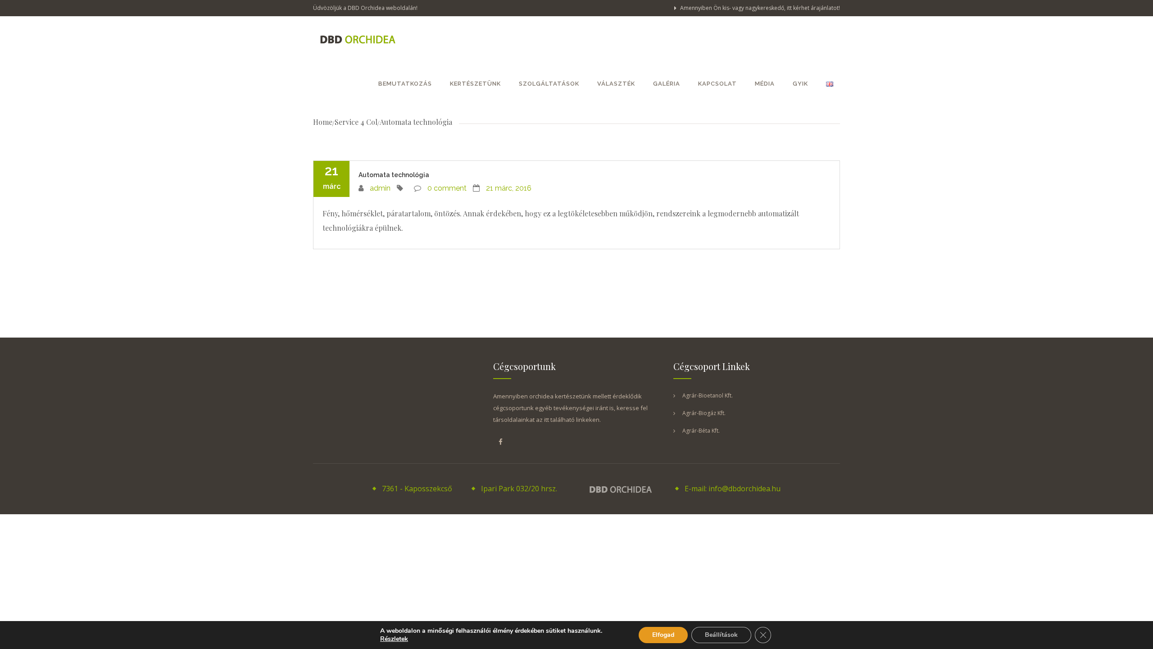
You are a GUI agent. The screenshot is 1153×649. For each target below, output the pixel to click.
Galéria (666, 83)
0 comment (447, 188)
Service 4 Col (356, 122)
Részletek (394, 639)
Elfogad (663, 635)
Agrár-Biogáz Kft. (704, 413)
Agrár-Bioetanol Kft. (707, 395)
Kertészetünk (475, 83)
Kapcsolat (717, 83)
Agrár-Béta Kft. (701, 430)
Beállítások (721, 635)
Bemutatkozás (405, 83)
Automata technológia (394, 174)
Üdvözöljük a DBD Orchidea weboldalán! (365, 8)
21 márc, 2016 (508, 188)
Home (322, 122)
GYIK (800, 83)
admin (380, 188)
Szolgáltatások (549, 83)
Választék (616, 83)
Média (765, 83)
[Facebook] (500, 441)
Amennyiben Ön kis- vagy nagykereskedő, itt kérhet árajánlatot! (759, 8)
